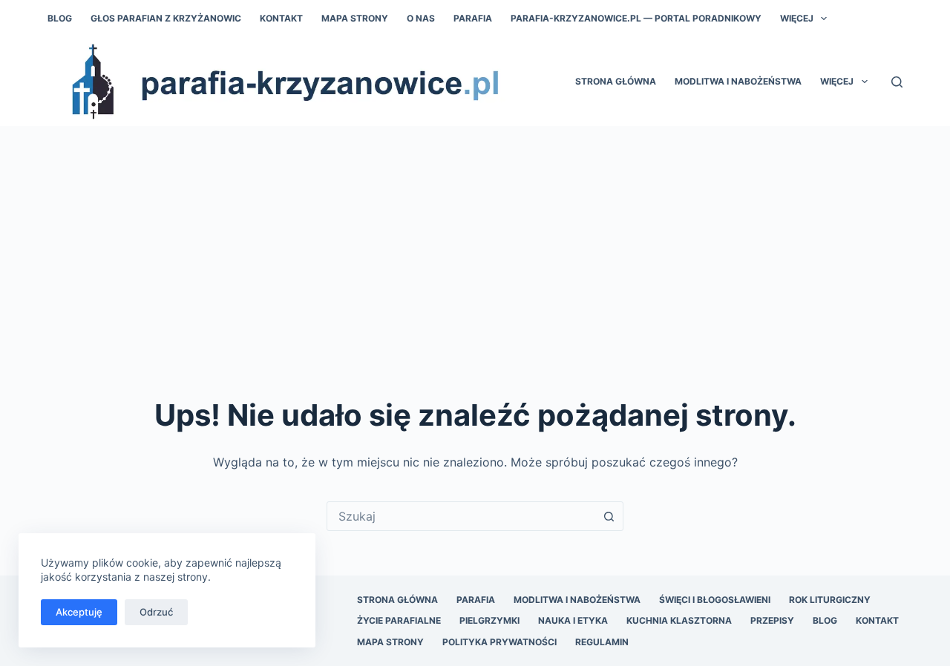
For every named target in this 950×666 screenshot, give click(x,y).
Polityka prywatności (499, 641)
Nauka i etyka (573, 620)
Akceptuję (79, 612)
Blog (60, 18)
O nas (421, 18)
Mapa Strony (354, 18)
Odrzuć (156, 612)
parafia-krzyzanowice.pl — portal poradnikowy (636, 18)
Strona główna (615, 81)
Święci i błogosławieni (714, 599)
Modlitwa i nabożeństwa (738, 81)
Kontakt (281, 18)
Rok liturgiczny (830, 599)
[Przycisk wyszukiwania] (608, 516)
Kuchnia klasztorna (679, 620)
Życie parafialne (399, 620)
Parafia (472, 18)
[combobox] (460, 516)
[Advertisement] (475, 237)
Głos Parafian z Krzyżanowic (166, 18)
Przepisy (772, 620)
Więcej (796, 18)
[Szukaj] (896, 82)
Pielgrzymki (489, 620)
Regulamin (602, 641)
